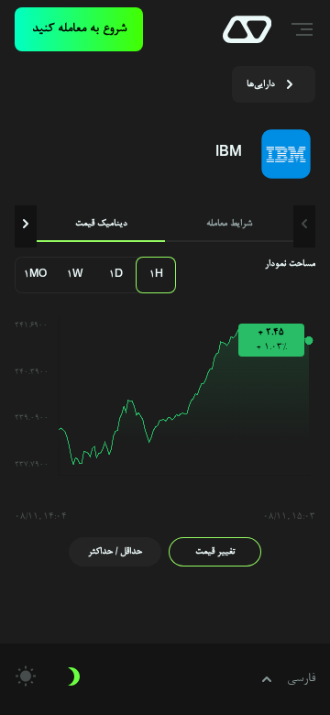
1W (75, 275)
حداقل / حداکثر (115, 551)
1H (156, 275)
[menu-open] (304, 29)
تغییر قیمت (215, 551)
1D (116, 275)
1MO (35, 275)
